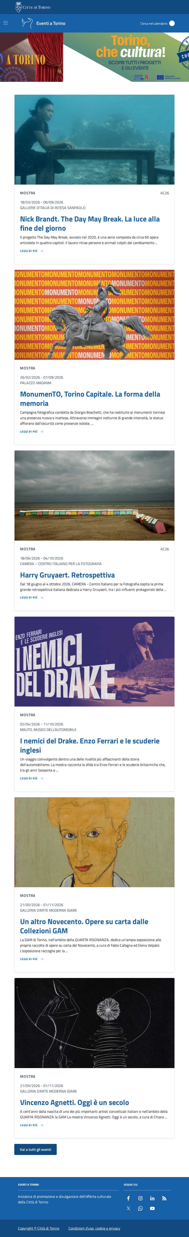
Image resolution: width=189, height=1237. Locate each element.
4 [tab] (100, 88)
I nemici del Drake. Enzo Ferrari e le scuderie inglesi (89, 745)
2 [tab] (89, 88)
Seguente (184, 58)
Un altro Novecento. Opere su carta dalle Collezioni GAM (84, 926)
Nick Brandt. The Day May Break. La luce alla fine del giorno (90, 223)
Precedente (5, 58)
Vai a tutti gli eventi (35, 1149)
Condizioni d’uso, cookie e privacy (94, 1228)
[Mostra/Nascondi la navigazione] (5, 23)
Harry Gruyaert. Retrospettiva (67, 574)
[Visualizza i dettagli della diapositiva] (94, 57)
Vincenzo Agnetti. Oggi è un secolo (74, 1102)
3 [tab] (94, 88)
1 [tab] (84, 88)
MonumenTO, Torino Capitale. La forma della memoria (90, 398)
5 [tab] (105, 88)
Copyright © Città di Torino (38, 1228)
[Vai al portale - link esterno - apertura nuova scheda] (33, 7)
